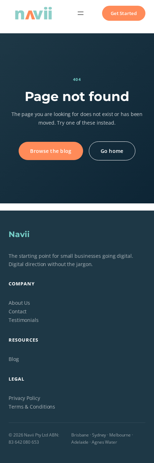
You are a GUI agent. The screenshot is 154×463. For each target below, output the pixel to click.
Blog (14, 359)
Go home (112, 151)
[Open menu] (80, 13)
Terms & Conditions (32, 406)
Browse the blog (50, 151)
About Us (19, 302)
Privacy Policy (24, 398)
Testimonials (24, 320)
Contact (18, 311)
